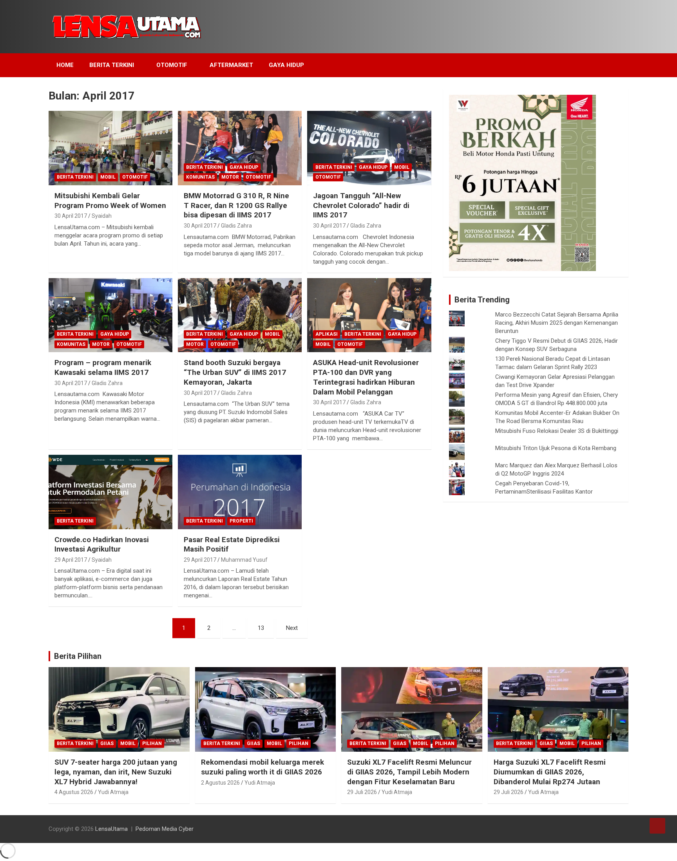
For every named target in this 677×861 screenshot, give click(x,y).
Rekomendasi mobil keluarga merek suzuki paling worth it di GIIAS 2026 (262, 767)
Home (65, 65)
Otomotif (171, 65)
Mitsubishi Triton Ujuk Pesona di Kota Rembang (555, 448)
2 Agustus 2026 (220, 783)
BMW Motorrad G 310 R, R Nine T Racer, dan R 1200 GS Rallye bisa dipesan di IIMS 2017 (236, 205)
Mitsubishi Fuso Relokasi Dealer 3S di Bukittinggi (556, 430)
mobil (108, 177)
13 (261, 627)
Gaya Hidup (286, 65)
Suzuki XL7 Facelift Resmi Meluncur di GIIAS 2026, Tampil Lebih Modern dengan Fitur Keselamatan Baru (409, 772)
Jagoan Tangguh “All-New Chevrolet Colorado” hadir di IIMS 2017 (361, 205)
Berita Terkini (111, 65)
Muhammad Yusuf (244, 560)
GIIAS (107, 743)
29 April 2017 (70, 560)
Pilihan (152, 743)
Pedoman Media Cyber (165, 828)
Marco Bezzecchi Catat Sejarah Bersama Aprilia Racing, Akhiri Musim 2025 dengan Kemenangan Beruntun (556, 323)
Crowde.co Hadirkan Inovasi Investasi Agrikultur (101, 544)
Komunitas (200, 177)
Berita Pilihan (77, 656)
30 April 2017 (70, 216)
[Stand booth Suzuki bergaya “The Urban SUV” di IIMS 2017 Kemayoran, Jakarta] (239, 315)
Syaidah (102, 216)
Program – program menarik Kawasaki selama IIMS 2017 (102, 367)
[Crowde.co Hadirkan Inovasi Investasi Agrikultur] (110, 491)
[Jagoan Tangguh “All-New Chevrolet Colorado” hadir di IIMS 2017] (369, 148)
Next (292, 627)
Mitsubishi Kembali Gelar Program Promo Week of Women (110, 200)
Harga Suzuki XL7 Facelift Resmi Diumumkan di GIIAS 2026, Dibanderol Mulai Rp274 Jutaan (550, 772)
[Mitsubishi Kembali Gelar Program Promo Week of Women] (110, 148)
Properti (241, 521)
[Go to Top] (657, 826)
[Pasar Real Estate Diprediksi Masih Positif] (239, 491)
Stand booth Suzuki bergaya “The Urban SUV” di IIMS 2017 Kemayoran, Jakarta (235, 372)
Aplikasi (326, 334)
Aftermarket (231, 65)
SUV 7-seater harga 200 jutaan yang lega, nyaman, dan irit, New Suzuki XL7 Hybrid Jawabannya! (115, 772)
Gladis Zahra (236, 225)
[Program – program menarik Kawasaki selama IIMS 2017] (110, 315)
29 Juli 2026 (362, 792)
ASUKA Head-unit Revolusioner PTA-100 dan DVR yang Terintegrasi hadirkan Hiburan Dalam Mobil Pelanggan (366, 377)
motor (230, 177)
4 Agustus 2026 (73, 792)
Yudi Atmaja (113, 792)
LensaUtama (111, 828)
